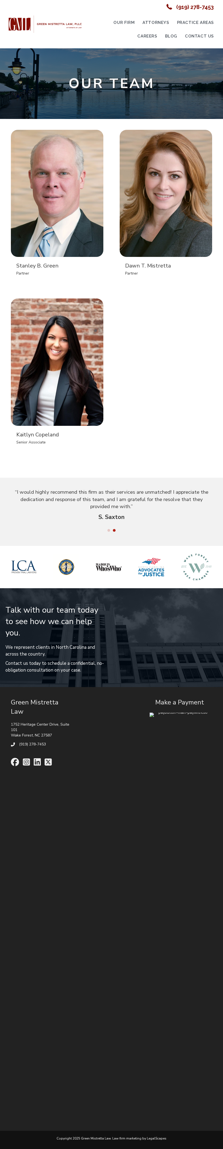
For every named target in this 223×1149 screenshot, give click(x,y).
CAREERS (147, 36)
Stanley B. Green (37, 265)
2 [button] (114, 530)
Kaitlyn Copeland (37, 434)
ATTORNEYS (156, 22)
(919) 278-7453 (195, 7)
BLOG (171, 36)
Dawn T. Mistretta (148, 265)
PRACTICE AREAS (195, 22)
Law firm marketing (126, 1138)
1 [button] (108, 530)
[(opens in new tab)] (181, 915)
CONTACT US (199, 36)
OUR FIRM (124, 22)
